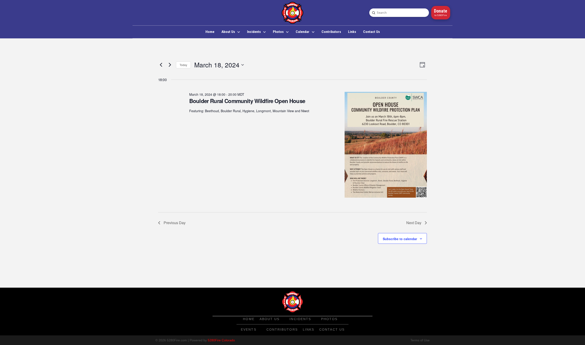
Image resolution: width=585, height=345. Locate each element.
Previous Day (175, 222)
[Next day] (170, 65)
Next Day (413, 222)
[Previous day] (161, 65)
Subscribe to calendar (400, 238)
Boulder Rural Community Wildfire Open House (247, 101)
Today (183, 65)
